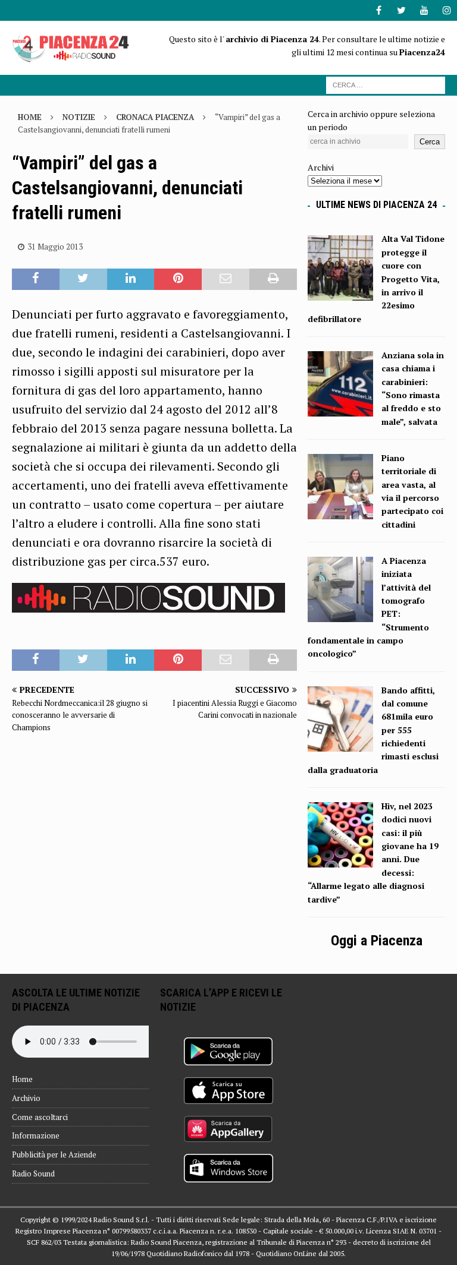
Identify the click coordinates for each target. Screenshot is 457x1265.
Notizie (78, 117)
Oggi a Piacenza (376, 940)
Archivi (321, 167)
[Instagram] (446, 10)
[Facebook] (378, 10)
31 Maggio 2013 (55, 246)
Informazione (36, 1135)
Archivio (26, 1098)
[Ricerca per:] (385, 84)
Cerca (430, 141)
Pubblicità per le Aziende (54, 1154)
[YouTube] (424, 10)
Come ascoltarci (40, 1117)
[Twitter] (401, 10)
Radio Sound (33, 1173)
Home (22, 1079)
